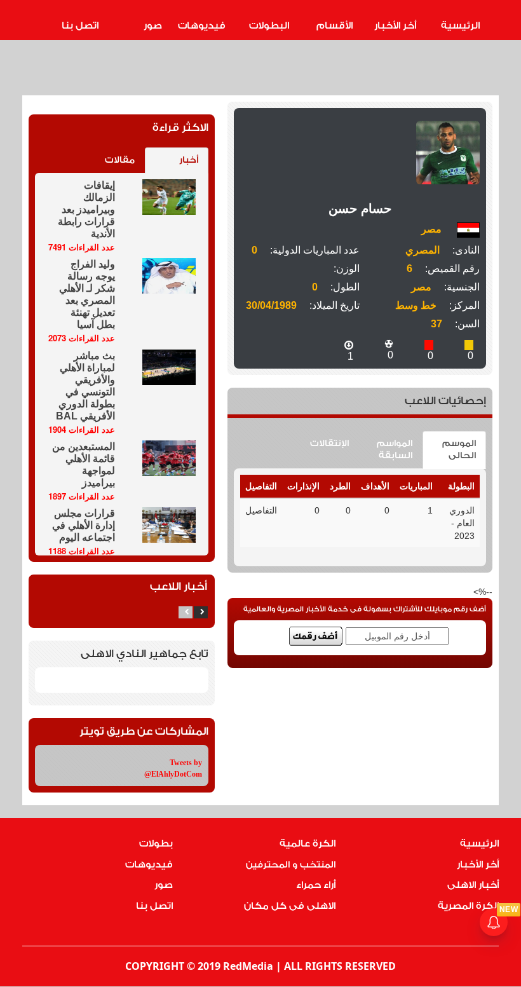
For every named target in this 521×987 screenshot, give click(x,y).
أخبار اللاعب (178, 586)
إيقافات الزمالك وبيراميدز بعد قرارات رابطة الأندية (86, 209)
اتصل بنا (80, 25)
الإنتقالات (329, 444)
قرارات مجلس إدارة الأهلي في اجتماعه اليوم (83, 525)
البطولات (269, 25)
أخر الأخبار (395, 25)
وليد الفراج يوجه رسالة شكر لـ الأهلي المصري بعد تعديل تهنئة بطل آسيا (87, 294)
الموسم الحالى (459, 450)
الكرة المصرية (468, 906)
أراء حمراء (315, 885)
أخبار (188, 160)
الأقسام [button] (334, 25)
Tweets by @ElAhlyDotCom (173, 768)
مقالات (120, 160)
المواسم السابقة (394, 450)
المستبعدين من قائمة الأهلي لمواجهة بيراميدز (83, 464)
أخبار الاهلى (473, 885)
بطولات (156, 843)
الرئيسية (460, 25)
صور (153, 25)
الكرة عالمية (307, 843)
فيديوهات (202, 25)
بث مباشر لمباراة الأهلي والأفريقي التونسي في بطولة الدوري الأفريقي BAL (85, 385)
